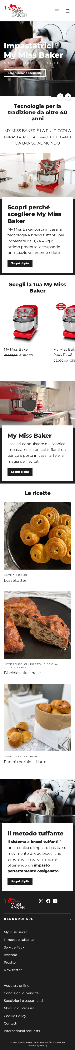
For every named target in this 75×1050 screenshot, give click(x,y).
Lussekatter (15, 580)
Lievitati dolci (15, 575)
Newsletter (13, 970)
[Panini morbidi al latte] (37, 717)
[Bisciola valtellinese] (37, 625)
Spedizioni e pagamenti (23, 1001)
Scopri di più (58, 80)
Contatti (10, 1023)
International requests (22, 1031)
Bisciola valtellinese (22, 672)
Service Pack (14, 947)
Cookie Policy (15, 1016)
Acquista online (16, 985)
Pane (34, 756)
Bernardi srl (18, 919)
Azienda (10, 955)
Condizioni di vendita (21, 993)
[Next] (68, 96)
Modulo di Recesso (19, 1008)
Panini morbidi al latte (25, 761)
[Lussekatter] (37, 536)
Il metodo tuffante (19, 940)
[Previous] (60, 96)
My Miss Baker (15, 932)
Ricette (10, 962)
